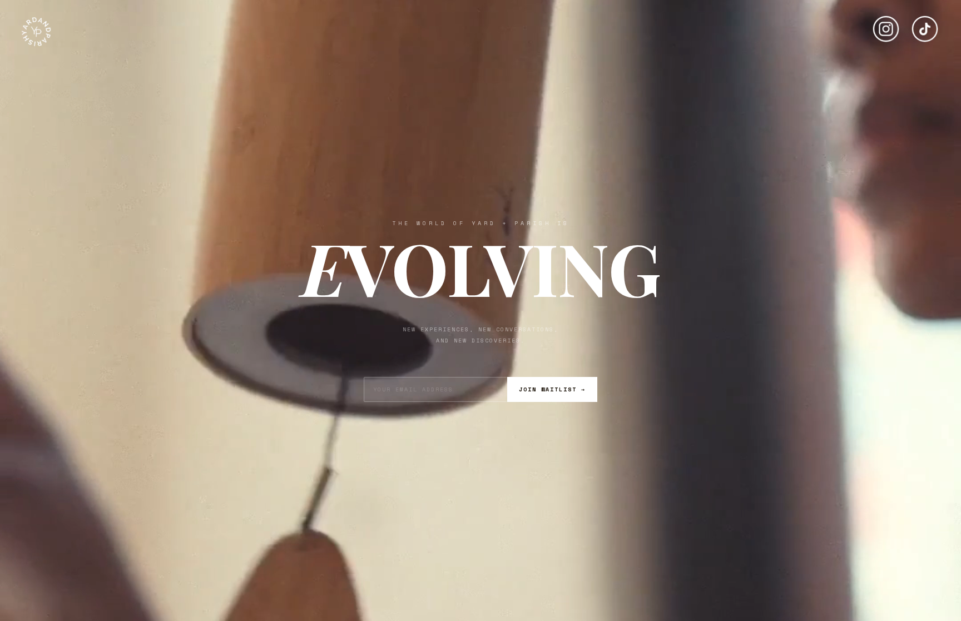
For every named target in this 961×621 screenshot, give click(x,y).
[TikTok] (925, 24)
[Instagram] (886, 24)
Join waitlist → (552, 389)
